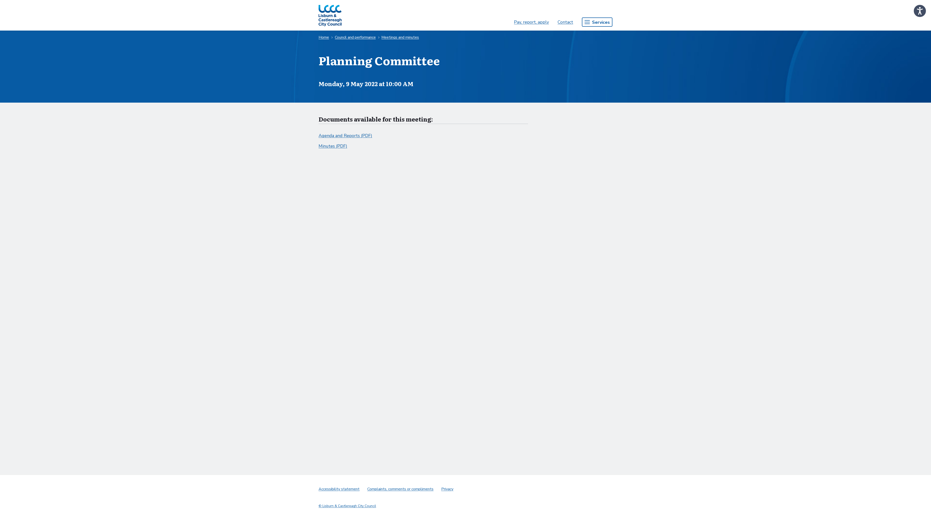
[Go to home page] (330, 15)
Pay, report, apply (531, 22)
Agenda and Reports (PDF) (345, 136)
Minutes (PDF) (333, 146)
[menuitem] (531, 22)
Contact (565, 22)
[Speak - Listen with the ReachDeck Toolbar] (919, 10)
